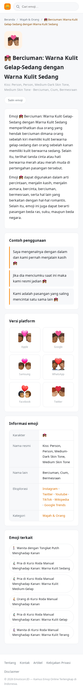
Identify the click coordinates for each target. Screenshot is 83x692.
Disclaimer (11, 672)
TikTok (47, 499)
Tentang (10, 663)
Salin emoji (15, 100)
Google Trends (55, 505)
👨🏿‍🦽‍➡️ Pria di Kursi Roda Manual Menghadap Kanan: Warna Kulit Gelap (39, 617)
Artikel (38, 663)
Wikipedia (61, 499)
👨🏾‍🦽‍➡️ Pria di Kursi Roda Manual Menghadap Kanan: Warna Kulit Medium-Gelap (35, 584)
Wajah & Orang (29, 19)
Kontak (25, 663)
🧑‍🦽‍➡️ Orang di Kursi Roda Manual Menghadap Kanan (35, 601)
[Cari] (17, 7)
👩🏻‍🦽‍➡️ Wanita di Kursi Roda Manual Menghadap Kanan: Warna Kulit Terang (40, 632)
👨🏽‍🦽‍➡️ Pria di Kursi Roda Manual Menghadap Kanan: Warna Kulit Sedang (41, 565)
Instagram (50, 488)
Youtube (61, 494)
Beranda (9, 19)
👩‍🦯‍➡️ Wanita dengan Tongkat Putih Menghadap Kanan (35, 550)
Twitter (48, 494)
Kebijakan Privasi (58, 663)
